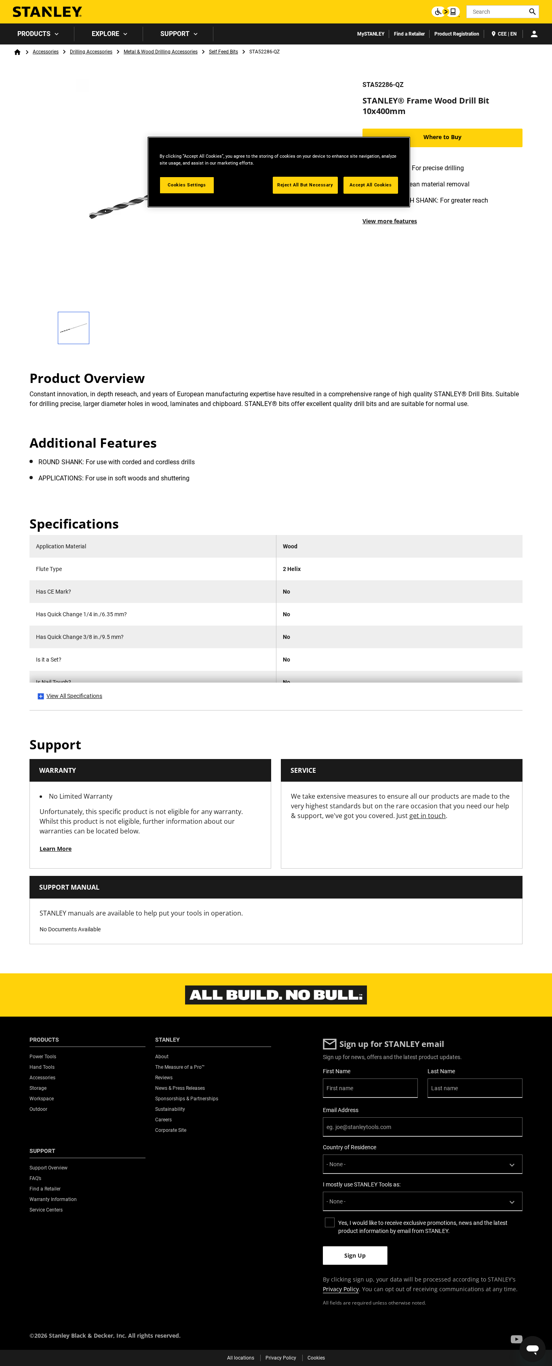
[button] (517, 1339)
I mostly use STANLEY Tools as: (361, 1184)
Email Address (340, 1110)
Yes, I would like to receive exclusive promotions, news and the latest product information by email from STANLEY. (423, 1227)
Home (17, 52)
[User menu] (534, 34)
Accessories (46, 52)
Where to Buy (442, 137)
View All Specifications (74, 696)
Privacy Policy (341, 1289)
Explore (105, 34)
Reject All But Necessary (305, 185)
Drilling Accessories (91, 52)
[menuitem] (37, 33)
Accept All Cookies (371, 185)
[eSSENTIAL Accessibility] (446, 12)
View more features (389, 221)
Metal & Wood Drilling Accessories (161, 52)
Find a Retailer (409, 34)
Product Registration (456, 34)
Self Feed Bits (223, 52)
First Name (336, 1071)
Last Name (441, 1071)
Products (34, 34)
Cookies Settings (187, 185)
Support (175, 34)
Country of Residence (349, 1147)
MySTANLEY (370, 34)
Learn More (56, 848)
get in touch (427, 815)
